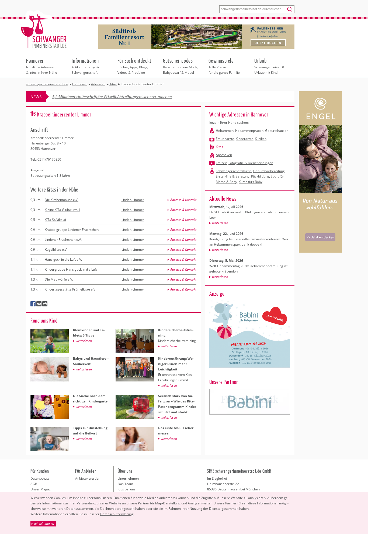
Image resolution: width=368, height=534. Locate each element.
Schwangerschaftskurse (234, 171)
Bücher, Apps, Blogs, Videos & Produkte (134, 66)
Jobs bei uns (127, 489)
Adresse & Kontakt (183, 199)
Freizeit (221, 163)
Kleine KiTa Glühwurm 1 (62, 209)
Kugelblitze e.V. (56, 249)
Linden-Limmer (132, 199)
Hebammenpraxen (249, 130)
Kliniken (260, 138)
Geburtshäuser (276, 130)
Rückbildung (260, 176)
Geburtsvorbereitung (269, 171)
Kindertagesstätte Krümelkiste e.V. (70, 289)
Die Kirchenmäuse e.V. (61, 199)
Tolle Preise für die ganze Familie (224, 66)
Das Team (125, 484)
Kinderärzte (244, 138)
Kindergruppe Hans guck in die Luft (71, 269)
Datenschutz (39, 478)
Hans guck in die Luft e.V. (63, 259)
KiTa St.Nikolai (55, 219)
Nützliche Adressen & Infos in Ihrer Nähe (41, 66)
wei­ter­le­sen (220, 223)
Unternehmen (128, 478)
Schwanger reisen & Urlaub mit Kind (269, 66)
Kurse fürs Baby (250, 181)
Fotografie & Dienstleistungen (250, 163)
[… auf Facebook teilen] (33, 304)
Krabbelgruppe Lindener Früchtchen (72, 229)
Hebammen (225, 130)
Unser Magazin (41, 489)
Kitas (219, 146)
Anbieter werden (87, 478)
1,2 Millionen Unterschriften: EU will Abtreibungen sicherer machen (112, 96)
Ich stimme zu (44, 524)
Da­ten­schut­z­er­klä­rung (117, 514)
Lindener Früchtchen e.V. (63, 239)
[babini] (249, 402)
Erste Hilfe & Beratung (232, 176)
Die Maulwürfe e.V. (59, 279)
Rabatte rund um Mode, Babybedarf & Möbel (180, 66)
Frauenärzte (225, 138)
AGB (33, 484)
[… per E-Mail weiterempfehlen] (39, 304)
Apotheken (224, 155)
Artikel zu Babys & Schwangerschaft (85, 66)
